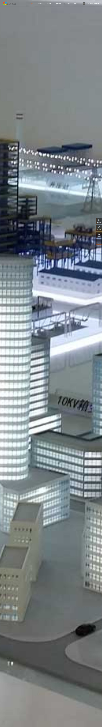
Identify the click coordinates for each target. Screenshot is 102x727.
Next (98, 363)
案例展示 (58, 3)
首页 (32, 3)
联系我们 (76, 3)
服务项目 (49, 3)
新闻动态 (67, 3)
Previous (3, 363)
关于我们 (40, 3)
